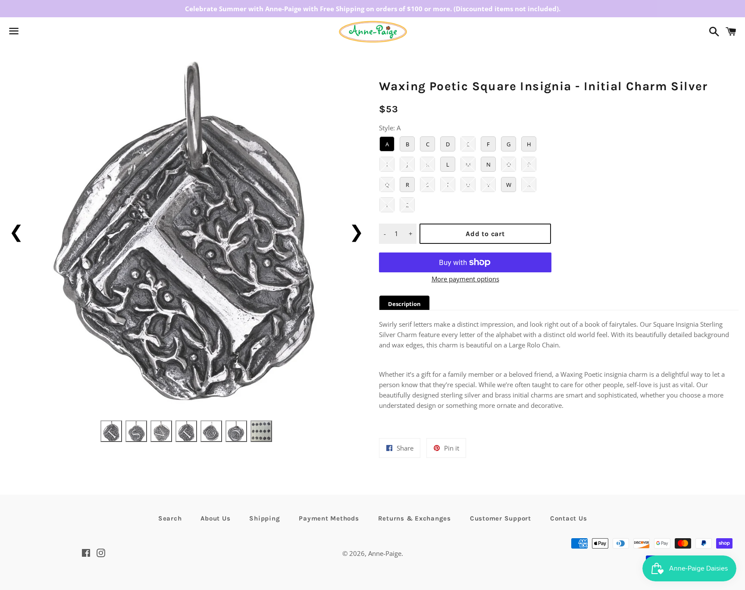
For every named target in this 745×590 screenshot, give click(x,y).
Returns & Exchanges (414, 518)
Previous (16, 231)
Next (356, 231)
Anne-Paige (384, 553)
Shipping (264, 518)
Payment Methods (329, 518)
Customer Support (500, 518)
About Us (215, 518)
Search (170, 518)
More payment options (465, 278)
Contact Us (568, 518)
